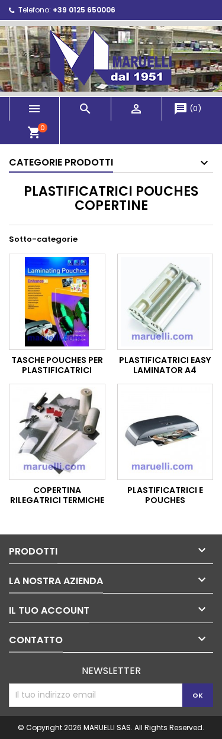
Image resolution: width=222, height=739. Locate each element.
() (187, 108)
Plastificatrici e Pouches (165, 495)
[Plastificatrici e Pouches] (165, 432)
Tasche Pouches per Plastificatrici (57, 365)
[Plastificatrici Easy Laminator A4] (165, 302)
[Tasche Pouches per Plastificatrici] (57, 302)
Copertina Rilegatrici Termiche (57, 495)
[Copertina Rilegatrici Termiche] (57, 432)
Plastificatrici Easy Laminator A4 (165, 365)
